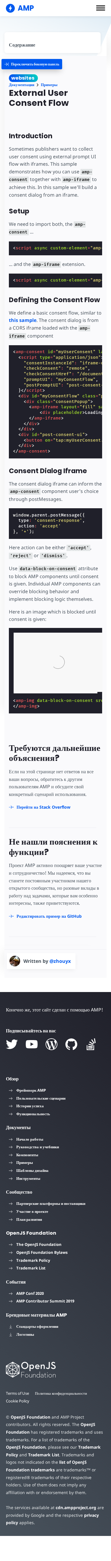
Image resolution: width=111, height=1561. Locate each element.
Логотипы (25, 1334)
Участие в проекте (32, 1211)
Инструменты (28, 1178)
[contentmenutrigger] (52, 43)
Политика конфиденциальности (61, 1393)
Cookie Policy (17, 1401)
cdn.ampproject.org (76, 1507)
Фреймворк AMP (31, 1090)
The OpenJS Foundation (39, 1244)
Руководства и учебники (37, 1146)
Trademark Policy (33, 1260)
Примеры (49, 85)
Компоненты (27, 1154)
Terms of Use (17, 1393)
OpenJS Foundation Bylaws (41, 1252)
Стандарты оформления (37, 1326)
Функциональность (33, 1113)
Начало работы (29, 1139)
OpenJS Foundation (30, 1417)
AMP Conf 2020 (30, 1293)
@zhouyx (60, 961)
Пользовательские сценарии (40, 1098)
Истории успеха (30, 1105)
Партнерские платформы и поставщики (50, 1203)
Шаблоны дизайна (32, 1170)
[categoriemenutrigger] (31, 64)
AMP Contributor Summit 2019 (45, 1301)
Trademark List (31, 1268)
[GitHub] (71, 1044)
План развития (29, 1219)
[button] (100, 8)
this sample (22, 320)
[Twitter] (12, 1044)
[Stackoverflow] (91, 1044)
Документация (21, 85)
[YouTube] (32, 1044)
